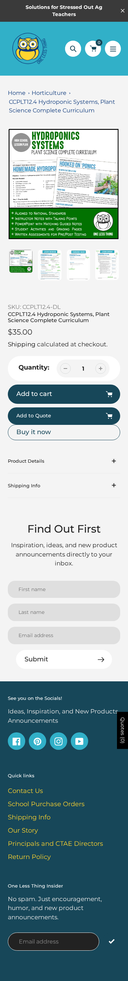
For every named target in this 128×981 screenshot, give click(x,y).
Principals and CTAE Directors (55, 844)
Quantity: (33, 367)
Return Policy (29, 857)
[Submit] (111, 941)
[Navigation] (113, 49)
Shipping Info (29, 817)
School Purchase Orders (46, 804)
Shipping (22, 344)
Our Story (23, 830)
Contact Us (25, 791)
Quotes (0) (122, 730)
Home (17, 93)
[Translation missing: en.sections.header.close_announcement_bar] (122, 10)
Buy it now (33, 432)
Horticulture (49, 93)
